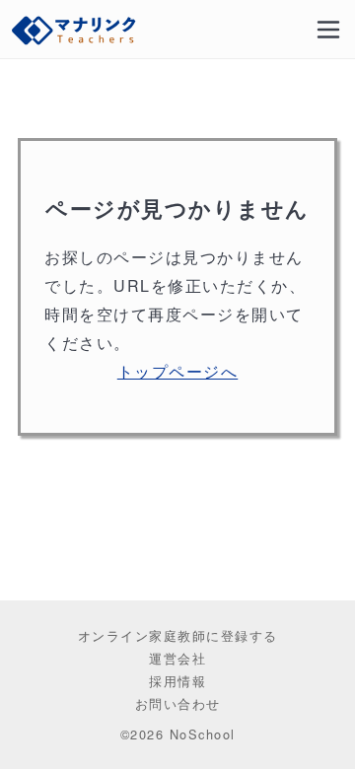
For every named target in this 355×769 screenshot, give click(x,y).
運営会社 (177, 658)
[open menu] (328, 29)
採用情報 (177, 680)
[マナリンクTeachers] (76, 29)
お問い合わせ (178, 703)
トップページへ (178, 371)
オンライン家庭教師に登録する (178, 635)
